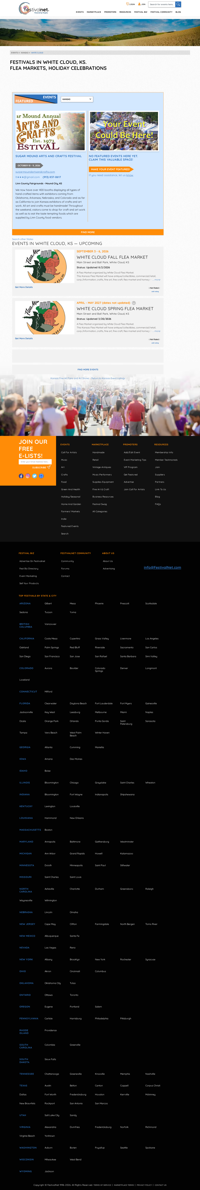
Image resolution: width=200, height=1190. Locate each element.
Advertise (129, 482)
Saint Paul (100, 865)
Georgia (24, 747)
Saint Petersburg (126, 722)
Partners (159, 482)
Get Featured (131, 474)
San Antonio (76, 1103)
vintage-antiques (102, 467)
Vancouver (50, 624)
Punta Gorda (102, 721)
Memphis (125, 1073)
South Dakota (24, 1060)
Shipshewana (127, 794)
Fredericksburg (78, 1094)
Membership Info (164, 452)
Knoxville (100, 1073)
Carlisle (49, 1018)
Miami (123, 712)
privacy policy (144, 1185)
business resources (103, 496)
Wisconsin (26, 1159)
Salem (98, 1006)
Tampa (23, 732)
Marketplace (94, 12)
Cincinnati (75, 971)
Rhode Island (24, 1032)
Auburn (48, 1147)
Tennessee (26, 1073)
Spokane (150, 1147)
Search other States (22, 239)
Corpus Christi (152, 1085)
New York (26, 959)
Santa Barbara (128, 656)
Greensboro (126, 888)
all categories (100, 511)
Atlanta (48, 747)
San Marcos (101, 1103)
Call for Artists (69, 452)
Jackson (49, 1171)
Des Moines (76, 758)
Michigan (25, 853)
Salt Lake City (52, 1115)
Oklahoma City (53, 983)
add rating (155, 291)
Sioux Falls (50, 1059)
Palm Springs (52, 647)
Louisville (75, 806)
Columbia (50, 1044)
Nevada (24, 947)
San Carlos (151, 647)
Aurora (48, 668)
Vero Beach (51, 732)
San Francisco (52, 656)
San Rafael (101, 656)
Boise (48, 770)
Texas (23, 1085)
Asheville (49, 888)
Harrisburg (76, 1018)
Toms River (151, 924)
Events (65, 444)
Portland (74, 1006)
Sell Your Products (29, 583)
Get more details (24, 287)
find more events (88, 369)
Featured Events (70, 526)
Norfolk (124, 1127)
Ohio (22, 971)
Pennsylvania (28, 1018)
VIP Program (131, 467)
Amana (49, 758)
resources (125, 12)
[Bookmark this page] (41, 476)
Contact (65, 576)
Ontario (25, 994)
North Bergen (127, 924)
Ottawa (49, 994)
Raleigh (149, 888)
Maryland (26, 841)
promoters (110, 12)
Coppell (124, 1085)
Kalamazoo (126, 853)
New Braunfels (27, 1103)
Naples (149, 712)
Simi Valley (151, 656)
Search (65, 533)
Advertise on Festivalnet (32, 561)
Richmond (150, 1127)
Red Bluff (75, 647)
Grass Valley (102, 638)
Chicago (74, 782)
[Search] (178, 4)
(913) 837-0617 (52, 177)
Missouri (25, 877)
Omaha (74, 912)
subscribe (39, 467)
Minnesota (26, 865)
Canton (99, 1085)
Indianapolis (101, 794)
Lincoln (48, 912)
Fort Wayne (76, 794)
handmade (99, 452)
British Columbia (25, 625)
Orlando (74, 721)
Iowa (22, 758)
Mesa (73, 603)
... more (156, 279)
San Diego (25, 656)
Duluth (48, 865)
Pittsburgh (125, 1018)
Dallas (23, 1094)
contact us (160, 1185)
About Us (108, 553)
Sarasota (150, 721)
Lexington (50, 806)
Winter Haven (102, 732)
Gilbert (48, 603)
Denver (124, 668)
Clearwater (51, 703)
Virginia (24, 1127)
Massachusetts (28, 829)
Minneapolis (76, 865)
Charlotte (75, 888)
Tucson (48, 612)
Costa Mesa (51, 638)
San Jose (75, 656)
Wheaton (150, 782)
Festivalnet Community (75, 553)
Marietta (99, 747)
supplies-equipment (103, 482)
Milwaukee (50, 1159)
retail (96, 459)
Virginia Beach (27, 1135)
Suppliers (160, 474)
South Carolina (25, 1046)
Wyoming (25, 1171)
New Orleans (77, 817)
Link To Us (160, 489)
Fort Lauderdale (104, 703)
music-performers (102, 474)
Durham (99, 888)
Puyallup (100, 1147)
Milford (48, 691)
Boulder (74, 668)
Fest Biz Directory (28, 568)
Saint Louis (75, 877)
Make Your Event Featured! (110, 169)
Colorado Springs (100, 669)
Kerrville (124, 1094)
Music (64, 459)
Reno (73, 947)
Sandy (73, 1115)
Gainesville (151, 703)
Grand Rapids (77, 853)
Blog (178, 12)
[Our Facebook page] (21, 476)
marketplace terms (124, 1185)
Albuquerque (52, 935)
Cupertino (75, 638)
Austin (48, 1085)
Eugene (49, 1006)
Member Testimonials (166, 459)
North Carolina (25, 890)
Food (64, 482)
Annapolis (50, 841)
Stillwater (125, 865)
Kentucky (26, 806)
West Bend (75, 1159)
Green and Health (70, 489)
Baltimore (75, 841)
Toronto (74, 994)
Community (67, 561)
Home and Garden (71, 504)
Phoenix (99, 603)
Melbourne (101, 712)
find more (88, 232)
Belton (73, 1085)
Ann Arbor (50, 853)
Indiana (24, 794)
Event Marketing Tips (135, 459)
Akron (48, 971)
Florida (24, 703)
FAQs (158, 504)
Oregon (24, 1006)
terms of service (102, 1185)
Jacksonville (26, 712)
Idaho (23, 770)
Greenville (75, 1044)
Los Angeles (152, 638)
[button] (133, 303)
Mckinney (150, 1094)
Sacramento (127, 647)
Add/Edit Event (132, 452)
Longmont (151, 668)
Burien (73, 1147)
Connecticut (28, 691)
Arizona (25, 603)
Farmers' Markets (70, 511)
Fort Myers (126, 703)
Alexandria (50, 1127)
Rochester (125, 959)
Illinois (24, 782)
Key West (50, 712)
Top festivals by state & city (38, 595)
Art (62, 467)
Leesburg (75, 712)
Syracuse (150, 959)
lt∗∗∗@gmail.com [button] (28, 177)
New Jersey (27, 924)
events (80, 12)
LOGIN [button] (132, 4)
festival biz (140, 12)
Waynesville (25, 900)
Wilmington (51, 900)
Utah (22, 1115)
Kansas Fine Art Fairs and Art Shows (70, 378)
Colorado (26, 668)
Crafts (64, 474)
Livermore (125, 638)
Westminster (127, 841)
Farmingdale (102, 924)
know (129, 175)
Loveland (24, 679)
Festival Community (161, 12)
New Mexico (27, 935)
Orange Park (52, 721)
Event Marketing (28, 576)
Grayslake (100, 782)
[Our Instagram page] (27, 476)
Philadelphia (101, 1018)
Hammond (51, 817)
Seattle (124, 1147)
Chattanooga (52, 1073)
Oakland (24, 647)
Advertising (109, 568)
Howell (98, 853)
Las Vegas (50, 947)
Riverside (100, 647)
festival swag (100, 504)
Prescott (124, 603)
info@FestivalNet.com (162, 567)
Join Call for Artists (134, 489)
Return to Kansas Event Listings (108, 378)
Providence (51, 1030)
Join (157, 467)
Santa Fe (74, 935)
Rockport (50, 1103)
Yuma (73, 612)
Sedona (23, 612)
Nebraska (26, 912)
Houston (99, 1094)
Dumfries (75, 1127)
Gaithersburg (102, 841)
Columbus (100, 971)
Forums (65, 568)
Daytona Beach (78, 703)
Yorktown (50, 1135)
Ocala (22, 721)
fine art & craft (101, 489)
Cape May (50, 924)
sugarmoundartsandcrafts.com (35, 171)
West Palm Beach (76, 734)
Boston (48, 829)
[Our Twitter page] (34, 476)
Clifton (73, 924)
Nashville (150, 1073)
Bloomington (52, 782)
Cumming (75, 747)
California (26, 638)
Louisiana (26, 817)
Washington (28, 1147)
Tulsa (73, 983)
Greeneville (76, 1073)
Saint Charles (127, 782)
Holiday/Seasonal (70, 496)
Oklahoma (26, 983)
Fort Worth (50, 1094)
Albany (48, 959)
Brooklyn (75, 959)
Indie (63, 518)
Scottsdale (151, 603)
